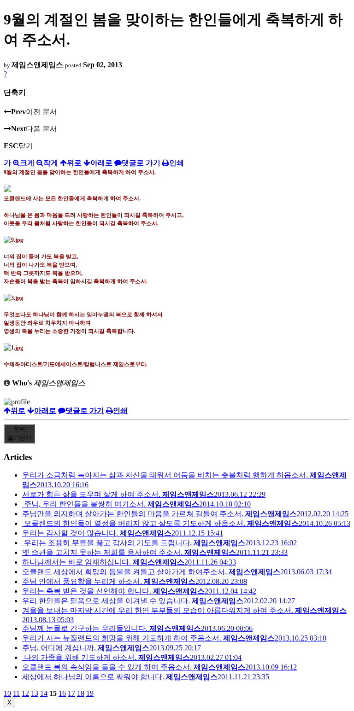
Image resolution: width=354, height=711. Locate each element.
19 (90, 693)
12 (25, 693)
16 (62, 693)
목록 (19, 433)
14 (43, 693)
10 (7, 693)
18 (80, 693)
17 (71, 693)
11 (16, 693)
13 (34, 693)
